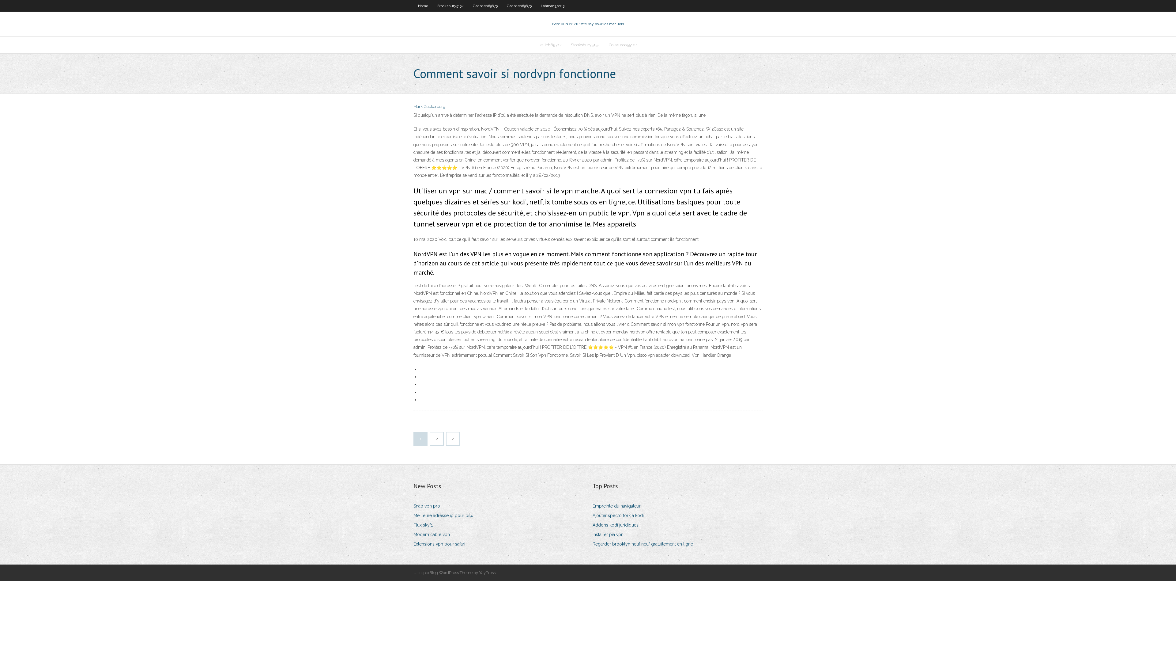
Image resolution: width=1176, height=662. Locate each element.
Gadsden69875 (485, 6)
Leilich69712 (550, 45)
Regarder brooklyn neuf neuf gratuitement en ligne (643, 544)
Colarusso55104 (623, 45)
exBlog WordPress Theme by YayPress (460, 572)
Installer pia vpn (608, 534)
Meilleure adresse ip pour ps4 (443, 515)
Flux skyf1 (423, 525)
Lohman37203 (552, 6)
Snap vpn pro (426, 506)
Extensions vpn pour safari (439, 544)
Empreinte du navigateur (617, 506)
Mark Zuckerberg (429, 106)
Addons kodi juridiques (616, 525)
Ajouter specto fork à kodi (618, 515)
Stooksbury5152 (450, 6)
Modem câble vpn (431, 534)
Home (423, 6)
